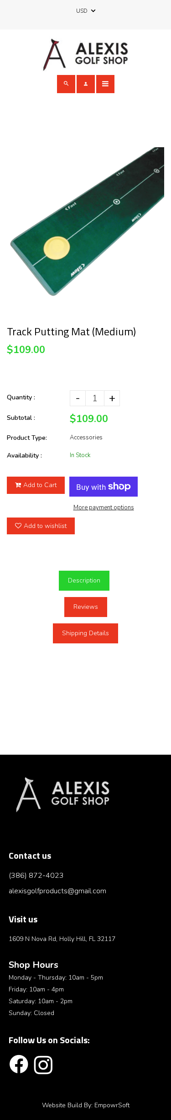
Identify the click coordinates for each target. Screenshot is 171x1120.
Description (84, 580)
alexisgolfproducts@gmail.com (57, 891)
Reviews (85, 606)
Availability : (24, 455)
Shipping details (85, 633)
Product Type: (27, 437)
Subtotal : (21, 417)
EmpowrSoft (112, 1105)
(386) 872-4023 (36, 876)
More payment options (103, 507)
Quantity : (21, 397)
